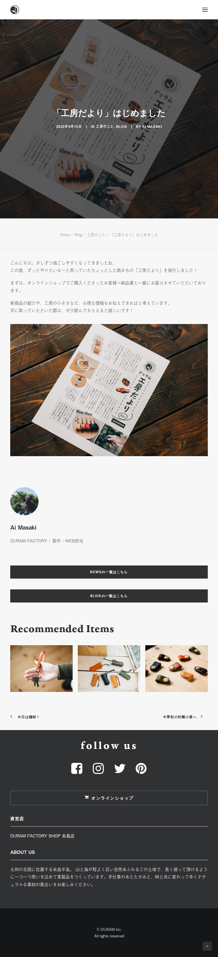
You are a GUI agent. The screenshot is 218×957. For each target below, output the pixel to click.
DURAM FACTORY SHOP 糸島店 (42, 835)
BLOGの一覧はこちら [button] (109, 595)
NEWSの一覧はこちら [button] (109, 571)
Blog (121, 126)
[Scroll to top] (207, 945)
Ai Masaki (152, 126)
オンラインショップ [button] (112, 798)
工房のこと (105, 126)
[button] (205, 9)
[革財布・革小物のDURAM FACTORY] (109, 9)
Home (65, 234)
